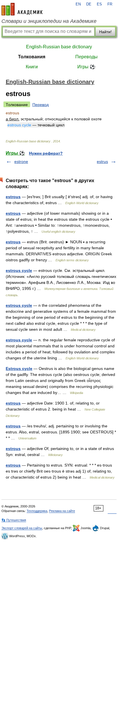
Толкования (31, 56)
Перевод (40, 104)
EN (78, 4)
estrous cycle (19, 270)
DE (88, 4)
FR (109, 4)
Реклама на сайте (62, 511)
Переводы (86, 56)
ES (99, 4)
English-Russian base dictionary (59, 46)
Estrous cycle (19, 368)
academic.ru (22, 9)
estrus (102, 161)
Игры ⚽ (86, 66)
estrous (13, 196)
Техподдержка (37, 511)
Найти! (105, 31)
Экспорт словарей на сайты (21, 528)
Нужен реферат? (46, 153)
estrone (21, 161)
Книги (32, 66)
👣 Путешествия (13, 520)
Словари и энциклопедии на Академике (49, 21)
